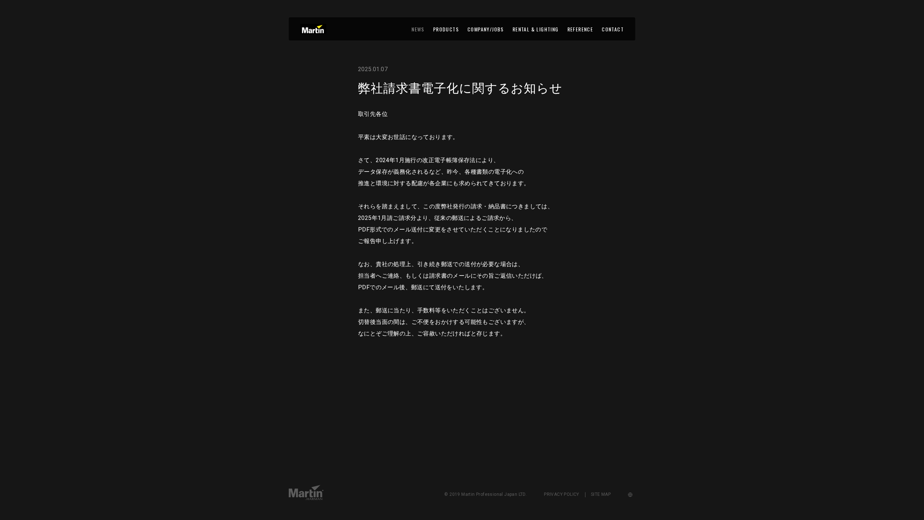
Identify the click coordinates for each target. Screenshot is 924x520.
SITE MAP (601, 494)
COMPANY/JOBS (485, 29)
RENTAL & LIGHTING (536, 29)
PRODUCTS (446, 29)
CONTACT (613, 29)
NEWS (417, 29)
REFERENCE (580, 29)
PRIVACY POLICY (561, 494)
